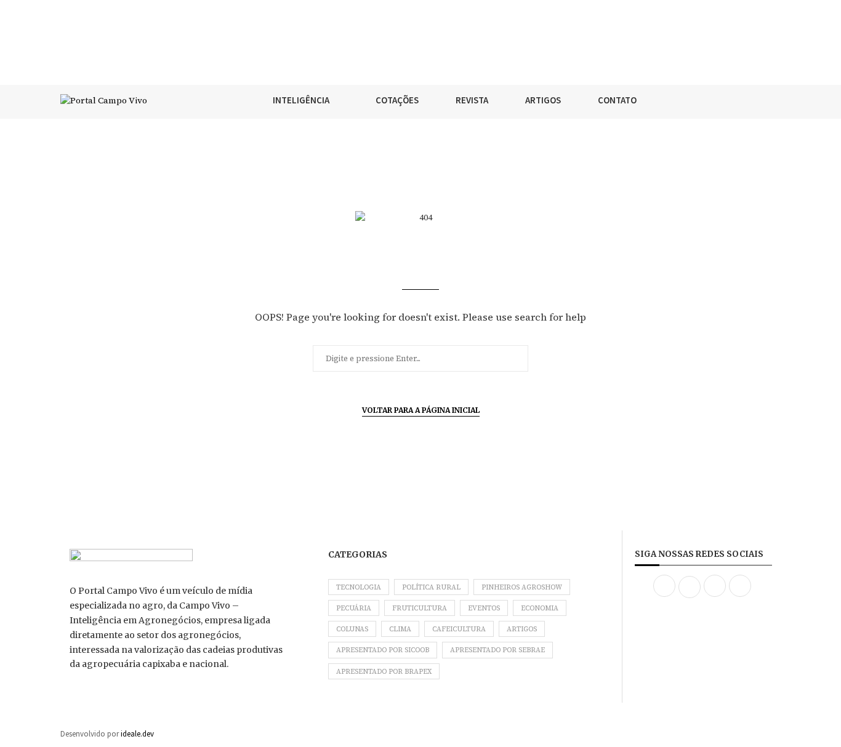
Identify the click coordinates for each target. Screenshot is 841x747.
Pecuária (353, 608)
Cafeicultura (459, 629)
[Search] (774, 100)
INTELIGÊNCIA (301, 100)
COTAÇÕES (397, 100)
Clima (400, 629)
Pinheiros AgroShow (521, 587)
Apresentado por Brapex (384, 671)
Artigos (522, 629)
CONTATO (617, 100)
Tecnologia (358, 587)
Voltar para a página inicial (421, 410)
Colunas (352, 629)
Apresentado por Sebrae (497, 650)
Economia (539, 608)
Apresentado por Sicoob (382, 650)
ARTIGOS (543, 100)
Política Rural (431, 587)
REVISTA (472, 100)
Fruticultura (419, 608)
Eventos (484, 608)
